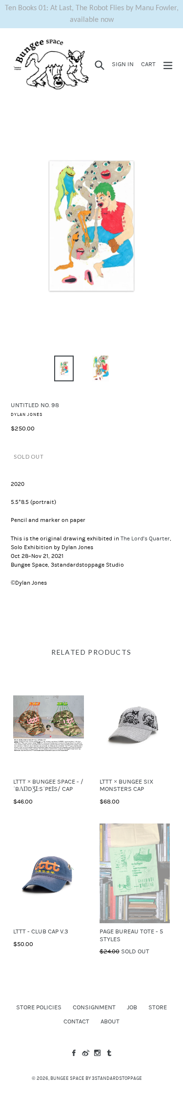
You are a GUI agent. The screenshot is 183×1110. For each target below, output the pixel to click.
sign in (124, 64)
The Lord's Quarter (145, 538)
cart (150, 64)
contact (76, 1021)
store (157, 1007)
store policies (38, 1007)
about (110, 1021)
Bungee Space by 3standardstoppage (96, 1078)
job (132, 1007)
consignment (94, 1007)
